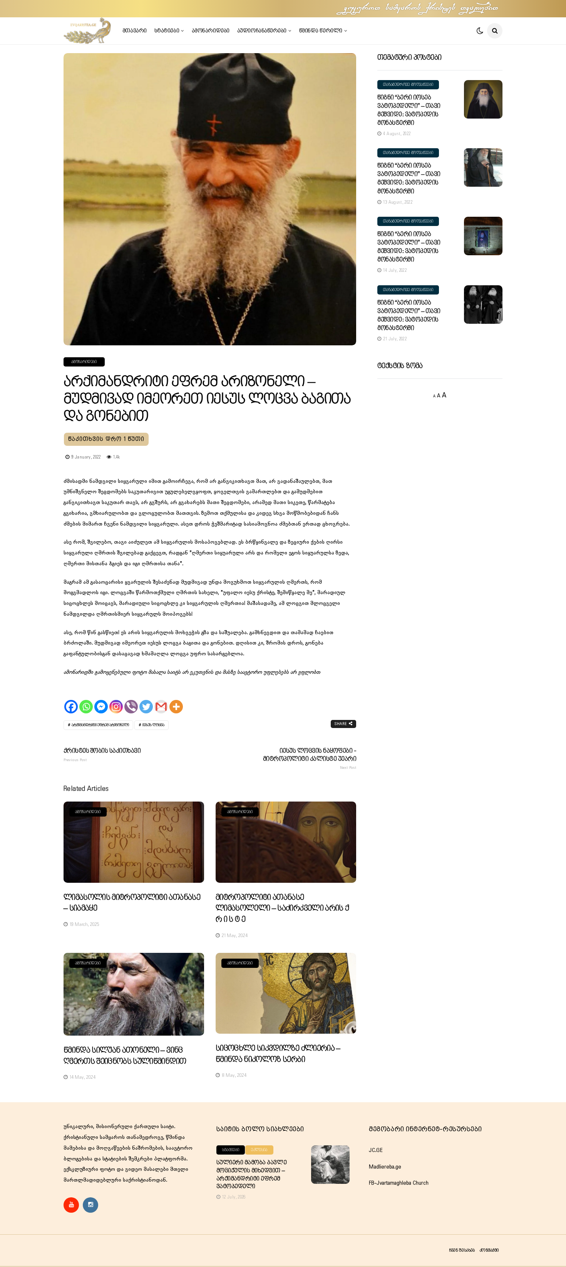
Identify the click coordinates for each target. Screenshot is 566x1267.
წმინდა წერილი (320, 31)
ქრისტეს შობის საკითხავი (102, 755)
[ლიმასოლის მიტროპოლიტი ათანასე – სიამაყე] (134, 842)
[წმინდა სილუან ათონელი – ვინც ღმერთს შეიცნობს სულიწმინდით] (134, 994)
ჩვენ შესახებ (462, 1250)
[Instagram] (116, 700)
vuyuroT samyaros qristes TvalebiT (422, 8)
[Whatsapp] (86, 700)
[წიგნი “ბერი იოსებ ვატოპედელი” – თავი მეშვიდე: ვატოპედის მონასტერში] (483, 99)
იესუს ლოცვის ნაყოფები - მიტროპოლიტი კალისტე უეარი (309, 759)
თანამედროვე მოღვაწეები (408, 84)
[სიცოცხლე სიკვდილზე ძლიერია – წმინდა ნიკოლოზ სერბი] (286, 993)
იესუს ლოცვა (153, 725)
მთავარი (134, 31)
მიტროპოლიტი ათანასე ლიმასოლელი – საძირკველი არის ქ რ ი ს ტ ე (282, 908)
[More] (176, 700)
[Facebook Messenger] (101, 700)
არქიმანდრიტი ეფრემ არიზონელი (100, 725)
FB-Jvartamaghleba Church (399, 1183)
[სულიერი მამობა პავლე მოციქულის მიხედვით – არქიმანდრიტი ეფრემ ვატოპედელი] (330, 1164)
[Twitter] (146, 700)
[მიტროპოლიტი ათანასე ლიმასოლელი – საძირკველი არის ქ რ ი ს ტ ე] (286, 842)
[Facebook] (71, 700)
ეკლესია (259, 1150)
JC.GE (376, 1150)
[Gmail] (161, 700)
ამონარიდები (210, 31)
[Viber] (131, 700)
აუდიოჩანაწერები (261, 31)
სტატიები (166, 31)
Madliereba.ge (385, 1167)
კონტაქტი (489, 1250)
